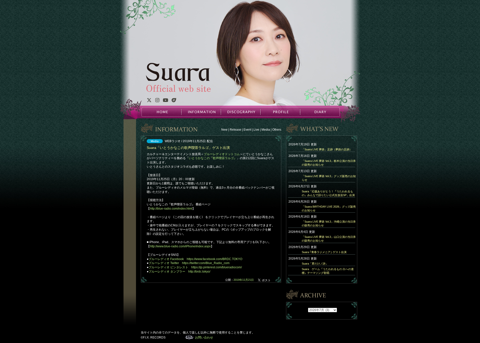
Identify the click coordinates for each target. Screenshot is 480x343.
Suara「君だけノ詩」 (315, 263)
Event (247, 129)
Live (256, 129)
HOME (161, 111)
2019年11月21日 (244, 279)
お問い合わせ (204, 337)
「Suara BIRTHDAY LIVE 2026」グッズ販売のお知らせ (329, 208)
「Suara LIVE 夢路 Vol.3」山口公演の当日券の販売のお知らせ (329, 238)
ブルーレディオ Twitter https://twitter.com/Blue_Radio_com (189, 263)
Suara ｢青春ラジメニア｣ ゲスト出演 (324, 252)
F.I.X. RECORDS (189, 337)
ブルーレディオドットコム (222, 154)
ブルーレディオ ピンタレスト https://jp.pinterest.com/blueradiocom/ (195, 267)
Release (235, 129)
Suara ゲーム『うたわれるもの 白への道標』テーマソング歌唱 (328, 271)
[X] (149, 101)
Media (266, 129)
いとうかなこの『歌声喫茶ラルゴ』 (213, 158)
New (224, 129)
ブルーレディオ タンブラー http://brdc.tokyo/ (179, 271)
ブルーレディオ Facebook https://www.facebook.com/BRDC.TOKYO (195, 259)
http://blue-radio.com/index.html (171, 208)
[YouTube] (165, 101)
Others (276, 129)
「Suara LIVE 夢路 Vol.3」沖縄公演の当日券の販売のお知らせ (329, 223)
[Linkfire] (174, 101)
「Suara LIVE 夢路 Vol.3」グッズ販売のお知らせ (329, 178)
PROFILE (280, 111)
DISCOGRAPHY (240, 111)
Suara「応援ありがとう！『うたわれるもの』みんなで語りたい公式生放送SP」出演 (328, 193)
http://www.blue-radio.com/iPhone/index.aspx (180, 246)
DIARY (319, 111)
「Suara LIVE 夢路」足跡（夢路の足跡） (327, 149)
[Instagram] (157, 101)
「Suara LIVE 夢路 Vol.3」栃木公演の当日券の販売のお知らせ (329, 162)
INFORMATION (201, 111)
